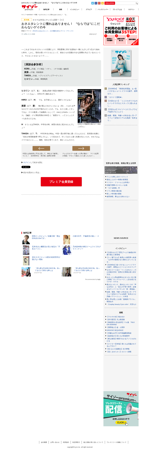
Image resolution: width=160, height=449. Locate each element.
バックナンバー (103, 9)
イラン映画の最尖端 (114, 191)
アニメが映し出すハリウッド (117, 177)
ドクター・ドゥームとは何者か (118, 182)
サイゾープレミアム (29, 7)
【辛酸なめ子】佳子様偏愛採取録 (119, 333)
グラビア (89, 9)
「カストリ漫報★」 (115, 97)
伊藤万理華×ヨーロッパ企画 (117, 185)
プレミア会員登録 (61, 181)
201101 (35, 31)
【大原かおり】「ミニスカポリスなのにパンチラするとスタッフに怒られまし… (122, 103)
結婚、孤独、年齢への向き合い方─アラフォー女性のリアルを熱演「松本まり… (122, 117)
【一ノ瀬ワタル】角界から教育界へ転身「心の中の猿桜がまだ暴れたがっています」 (121, 259)
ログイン (26, 162)
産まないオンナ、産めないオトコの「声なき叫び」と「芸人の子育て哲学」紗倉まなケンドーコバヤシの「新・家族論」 (121, 287)
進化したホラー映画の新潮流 (117, 179)
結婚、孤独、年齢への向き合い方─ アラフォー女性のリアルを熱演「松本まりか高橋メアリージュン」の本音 (121, 294)
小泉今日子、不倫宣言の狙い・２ (86, 236)
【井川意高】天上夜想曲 (116, 319)
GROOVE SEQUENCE (115, 330)
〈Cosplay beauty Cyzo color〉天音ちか (121, 304)
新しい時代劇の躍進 (114, 194)
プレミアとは (117, 9)
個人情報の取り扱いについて (93, 442)
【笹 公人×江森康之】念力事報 (118, 349)
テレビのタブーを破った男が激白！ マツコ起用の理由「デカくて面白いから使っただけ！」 (80, 155)
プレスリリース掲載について (116, 442)
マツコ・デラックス (67, 31)
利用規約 (66, 442)
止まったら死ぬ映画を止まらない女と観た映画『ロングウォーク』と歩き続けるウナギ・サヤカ (121, 279)
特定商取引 (76, 442)
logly (98, 279)
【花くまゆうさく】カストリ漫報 (119, 352)
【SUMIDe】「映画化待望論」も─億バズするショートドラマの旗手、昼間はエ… (122, 91)
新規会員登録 (110, 3)
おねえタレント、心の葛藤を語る (49, 31)
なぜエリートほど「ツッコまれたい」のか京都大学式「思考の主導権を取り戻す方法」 (121, 272)
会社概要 (44, 442)
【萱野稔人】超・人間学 (116, 327)
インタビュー (74, 9)
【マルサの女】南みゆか (116, 317)
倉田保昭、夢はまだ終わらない (118, 196)
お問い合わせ (55, 442)
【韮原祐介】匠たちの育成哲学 (118, 336)
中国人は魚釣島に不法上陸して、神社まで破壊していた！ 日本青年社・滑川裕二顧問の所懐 (41, 155)
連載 (60, 9)
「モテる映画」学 (113, 188)
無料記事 (46, 9)
